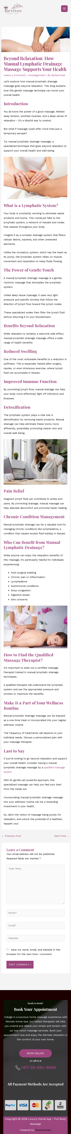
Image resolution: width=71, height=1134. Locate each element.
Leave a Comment (14, 75)
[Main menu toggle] (64, 8)
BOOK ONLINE (35, 1053)
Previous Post (11, 835)
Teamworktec (43, 1130)
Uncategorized (36, 75)
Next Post (61, 835)
